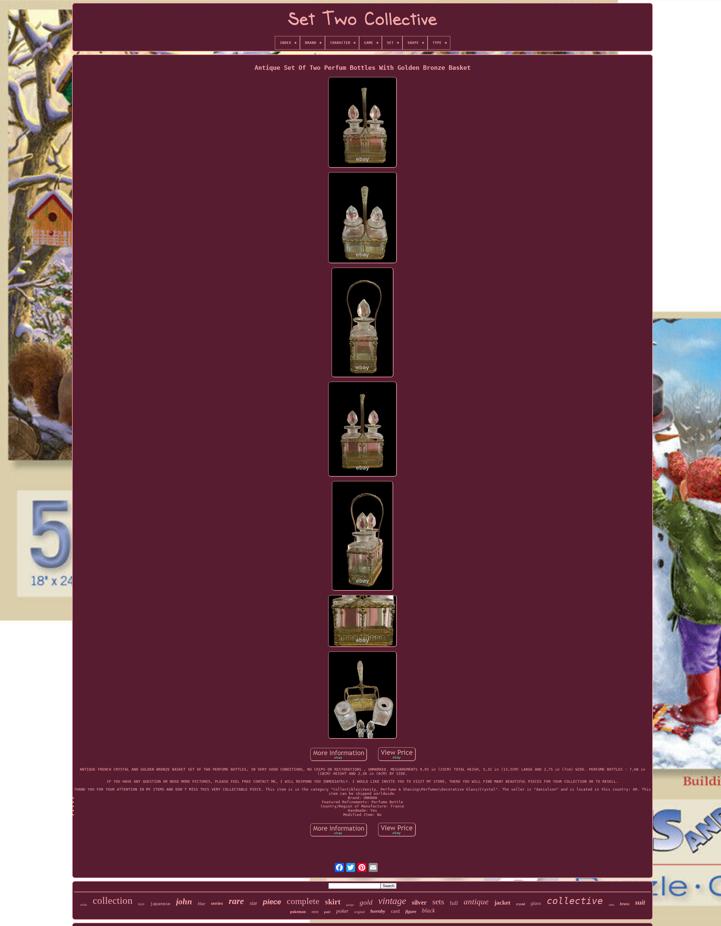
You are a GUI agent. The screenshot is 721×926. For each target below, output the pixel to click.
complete (303, 901)
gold (366, 902)
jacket (502, 902)
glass (536, 903)
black (428, 910)
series (217, 903)
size (253, 903)
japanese (160, 903)
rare (236, 901)
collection (113, 900)
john (184, 901)
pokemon (298, 912)
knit (141, 904)
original (359, 912)
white (83, 904)
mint (315, 912)
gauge (350, 904)
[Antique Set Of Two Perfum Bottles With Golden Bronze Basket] (362, 122)
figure (410, 911)
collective (575, 900)
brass (624, 904)
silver (419, 902)
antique (476, 901)
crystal (520, 904)
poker (342, 911)
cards (611, 904)
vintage (392, 901)
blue (201, 903)
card (395, 911)
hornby (377, 911)
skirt (333, 902)
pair (327, 912)
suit (640, 902)
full (454, 903)
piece (272, 902)
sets (438, 901)
